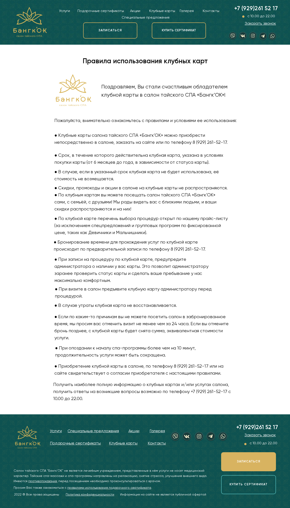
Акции (135, 11)
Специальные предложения (145, 18)
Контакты (211, 11)
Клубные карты (162, 11)
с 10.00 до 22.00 (261, 16)
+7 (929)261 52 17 (256, 9)
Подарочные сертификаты (100, 11)
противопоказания (42, 481)
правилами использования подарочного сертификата (109, 487)
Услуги (64, 11)
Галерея (187, 11)
